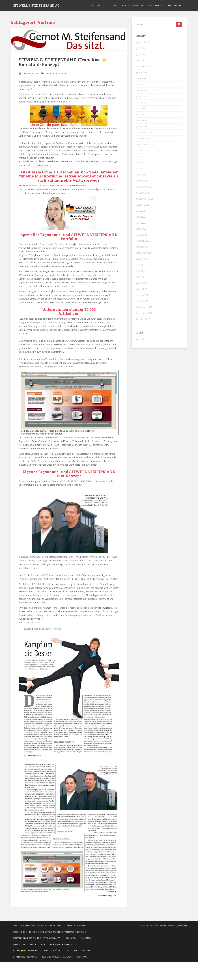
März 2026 (141, 60)
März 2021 (141, 288)
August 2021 (142, 258)
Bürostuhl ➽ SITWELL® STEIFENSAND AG (59, 944)
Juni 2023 (140, 162)
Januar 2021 (142, 301)
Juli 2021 (140, 264)
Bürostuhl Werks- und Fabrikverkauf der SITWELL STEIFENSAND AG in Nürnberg (51, 925)
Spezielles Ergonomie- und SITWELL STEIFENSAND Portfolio (69, 236)
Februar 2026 (143, 66)
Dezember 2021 (144, 252)
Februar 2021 (143, 295)
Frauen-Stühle (175, 5)
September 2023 (144, 144)
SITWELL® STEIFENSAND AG (36, 5)
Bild (67, 950)
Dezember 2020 (144, 307)
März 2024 (141, 114)
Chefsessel (113, 5)
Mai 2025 (141, 84)
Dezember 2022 (144, 186)
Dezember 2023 (144, 132)
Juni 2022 (140, 216)
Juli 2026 (140, 48)
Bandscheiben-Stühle (132, 5)
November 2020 (144, 313)
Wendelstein (19, 944)
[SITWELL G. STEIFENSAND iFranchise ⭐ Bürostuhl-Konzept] (69, 39)
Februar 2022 (143, 240)
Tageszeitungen (82, 950)
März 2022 (141, 234)
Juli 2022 (140, 210)
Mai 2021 (141, 276)
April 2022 (141, 228)
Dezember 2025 (144, 78)
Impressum (82, 957)
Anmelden (141, 339)
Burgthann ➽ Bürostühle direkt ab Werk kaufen (37, 938)
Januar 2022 (142, 246)
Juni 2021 (140, 270)
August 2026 (142, 42)
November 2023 (144, 138)
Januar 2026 (142, 72)
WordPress (182, 925)
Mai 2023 (141, 168)
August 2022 (142, 204)
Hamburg (71, 938)
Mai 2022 (141, 222)
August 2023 (142, 150)
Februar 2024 (143, 120)
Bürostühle (97, 5)
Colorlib (162, 925)
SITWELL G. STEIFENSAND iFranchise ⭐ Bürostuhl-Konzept (63, 62)
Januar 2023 (142, 180)
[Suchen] (179, 24)
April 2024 (141, 108)
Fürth (33, 944)
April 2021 (141, 282)
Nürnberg (86, 938)
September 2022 (144, 198)
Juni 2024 (140, 96)
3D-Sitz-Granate (156, 5)
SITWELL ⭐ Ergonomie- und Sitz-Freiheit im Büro (36, 950)
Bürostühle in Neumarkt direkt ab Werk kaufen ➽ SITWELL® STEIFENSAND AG (49, 932)
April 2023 (141, 174)
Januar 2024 (142, 126)
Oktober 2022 (143, 192)
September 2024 (144, 90)
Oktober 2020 (143, 319)
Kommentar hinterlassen (55, 73)
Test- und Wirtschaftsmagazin (57, 957)
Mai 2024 (141, 102)
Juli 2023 (140, 156)
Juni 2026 (140, 54)
